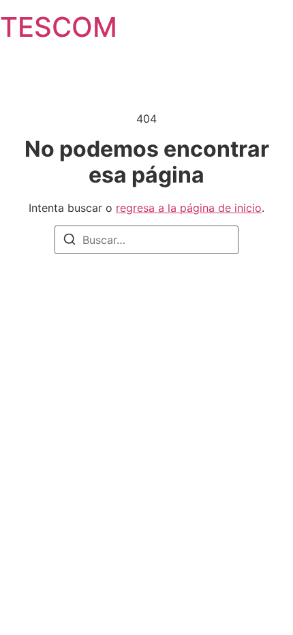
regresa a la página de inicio (189, 208)
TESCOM (58, 27)
